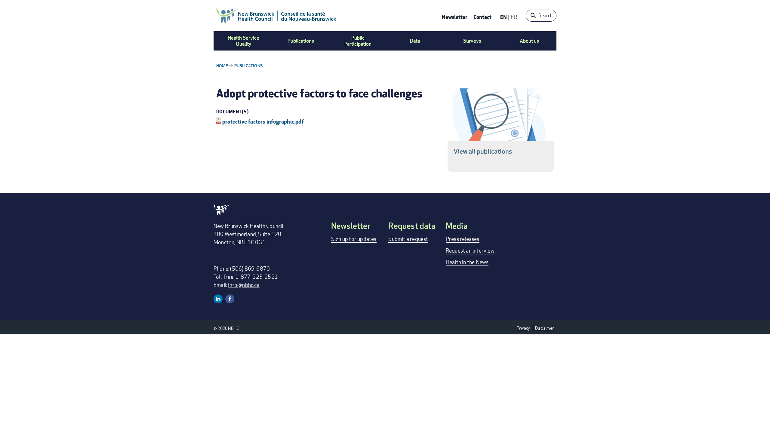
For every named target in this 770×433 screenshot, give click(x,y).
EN (503, 17)
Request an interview (470, 250)
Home (222, 66)
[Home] (276, 15)
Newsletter (454, 16)
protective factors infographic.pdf (263, 121)
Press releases (462, 238)
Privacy (523, 328)
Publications (248, 66)
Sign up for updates (354, 238)
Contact (482, 16)
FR (514, 16)
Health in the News (467, 262)
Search (545, 15)
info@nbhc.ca (243, 284)
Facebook (229, 298)
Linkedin (218, 298)
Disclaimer (544, 328)
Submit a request (408, 238)
